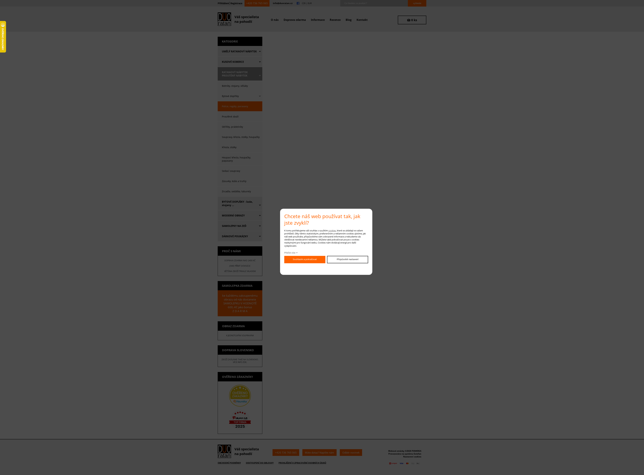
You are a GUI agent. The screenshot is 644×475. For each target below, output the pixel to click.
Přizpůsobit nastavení (347, 259)
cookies (332, 230)
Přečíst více (289, 252)
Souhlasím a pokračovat (305, 259)
